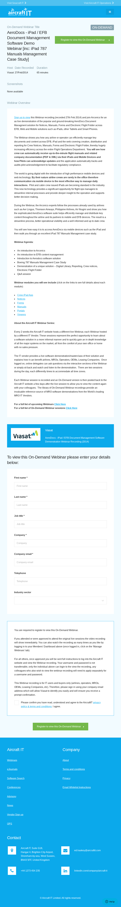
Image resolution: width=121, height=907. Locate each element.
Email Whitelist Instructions (77, 787)
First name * (20, 477)
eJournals (12, 769)
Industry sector (22, 592)
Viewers (21, 314)
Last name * (20, 497)
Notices (21, 299)
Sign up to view (22, 117)
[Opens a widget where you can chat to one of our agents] (110, 902)
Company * (20, 535)
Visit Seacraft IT (15, 3)
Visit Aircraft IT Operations (98, 3)
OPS (9, 823)
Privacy (66, 778)
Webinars (12, 760)
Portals (21, 310)
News (10, 805)
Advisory (11, 796)
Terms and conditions (74, 769)
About (66, 760)
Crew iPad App (25, 295)
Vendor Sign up (15, 814)
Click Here (60, 404)
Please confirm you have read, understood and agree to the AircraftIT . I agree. (61, 704)
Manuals (21, 306)
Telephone (20, 573)
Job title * (19, 516)
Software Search (15, 778)
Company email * (23, 554)
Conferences (14, 787)
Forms (20, 303)
